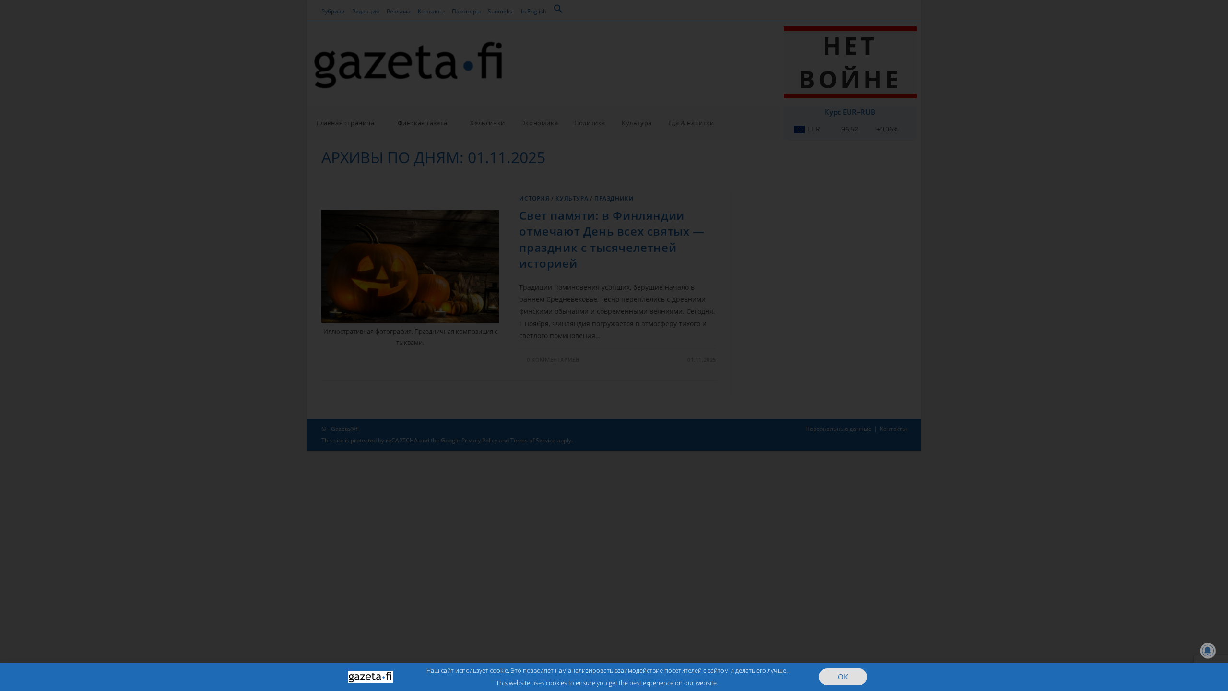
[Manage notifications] (1208, 650)
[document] (614, 345)
